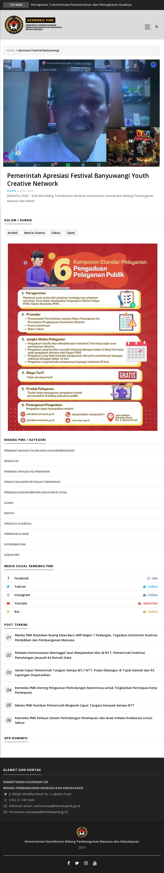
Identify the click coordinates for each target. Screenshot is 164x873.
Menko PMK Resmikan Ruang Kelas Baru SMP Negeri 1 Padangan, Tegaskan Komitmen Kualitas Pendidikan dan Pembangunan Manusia (86, 637)
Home (11, 50)
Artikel (13, 233)
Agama (8, 503)
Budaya (11, 190)
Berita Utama (34, 233)
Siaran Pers (12, 555)
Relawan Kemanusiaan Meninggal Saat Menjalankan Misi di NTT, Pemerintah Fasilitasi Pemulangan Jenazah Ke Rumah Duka (80, 655)
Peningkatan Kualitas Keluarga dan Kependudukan (39, 450)
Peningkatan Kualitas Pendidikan (27, 471)
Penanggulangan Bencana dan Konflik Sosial (35, 492)
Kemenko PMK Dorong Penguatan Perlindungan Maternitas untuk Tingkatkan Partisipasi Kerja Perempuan (86, 690)
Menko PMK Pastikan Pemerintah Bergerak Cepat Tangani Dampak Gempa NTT (75, 705)
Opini (71, 233)
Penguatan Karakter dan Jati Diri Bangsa (32, 482)
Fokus (56, 233)
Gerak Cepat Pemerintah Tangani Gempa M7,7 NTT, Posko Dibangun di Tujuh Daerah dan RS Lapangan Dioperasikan (84, 672)
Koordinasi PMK (15, 544)
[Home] (34, 24)
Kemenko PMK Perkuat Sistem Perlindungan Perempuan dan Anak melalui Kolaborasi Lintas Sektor (83, 720)
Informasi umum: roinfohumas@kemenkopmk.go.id (44, 806)
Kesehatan (11, 461)
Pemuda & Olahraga (17, 523)
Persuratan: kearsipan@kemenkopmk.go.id (38, 812)
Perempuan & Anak (16, 534)
